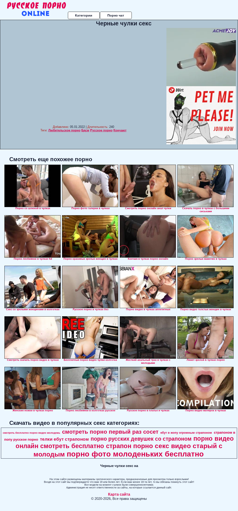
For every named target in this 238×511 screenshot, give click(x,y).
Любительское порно (64, 130)
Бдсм (85, 130)
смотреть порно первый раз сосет (110, 432)
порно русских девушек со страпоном (141, 439)
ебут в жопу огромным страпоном (186, 432)
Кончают (119, 130)
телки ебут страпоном (64, 439)
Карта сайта (119, 494)
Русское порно (101, 130)
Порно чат (115, 15)
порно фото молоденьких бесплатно (135, 454)
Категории (83, 15)
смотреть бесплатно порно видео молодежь (31, 432)
